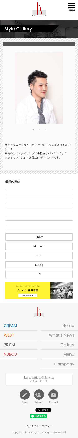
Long (39, 255)
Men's (39, 265)
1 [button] (33, 130)
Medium (39, 246)
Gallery (67, 345)
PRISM (9, 345)
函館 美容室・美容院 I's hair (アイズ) (39, 9)
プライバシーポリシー (39, 426)
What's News (61, 335)
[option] (39, 88)
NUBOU (10, 354)
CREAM (10, 326)
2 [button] (39, 130)
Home (68, 326)
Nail (39, 274)
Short (39, 237)
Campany (64, 364)
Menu (68, 354)
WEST (9, 335)
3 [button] (45, 130)
